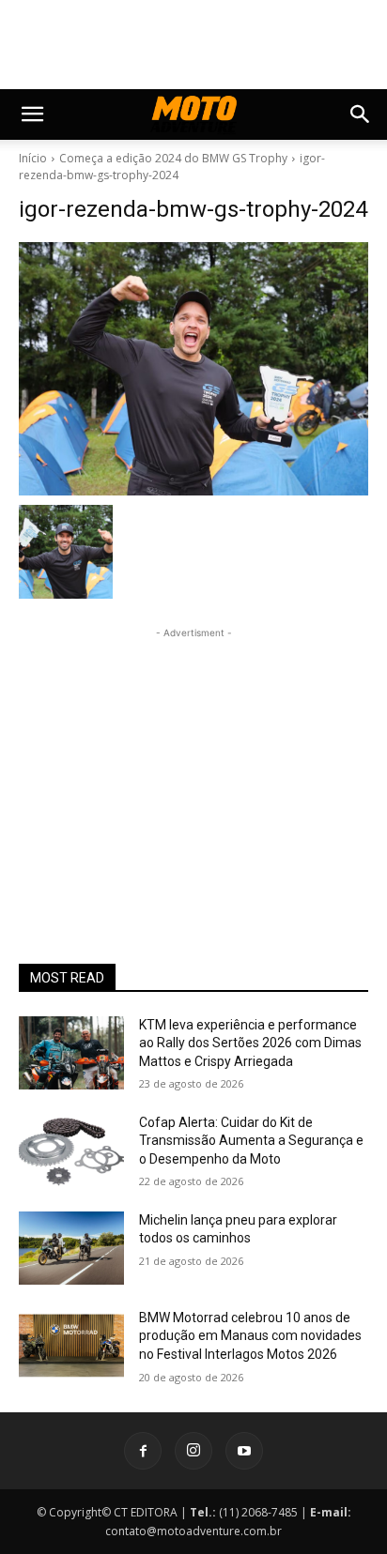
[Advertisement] (193, 760)
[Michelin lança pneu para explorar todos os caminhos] (71, 1248)
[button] (32, 114)
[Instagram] (193, 1451)
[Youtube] (244, 1451)
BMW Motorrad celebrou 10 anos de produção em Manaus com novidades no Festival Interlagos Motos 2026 (250, 1336)
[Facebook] (143, 1451)
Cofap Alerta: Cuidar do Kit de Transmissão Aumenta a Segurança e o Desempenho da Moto (251, 1140)
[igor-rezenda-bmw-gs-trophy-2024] (193, 368)
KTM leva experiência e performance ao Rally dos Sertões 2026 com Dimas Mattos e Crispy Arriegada (250, 1043)
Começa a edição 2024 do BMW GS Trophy (173, 158)
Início (33, 158)
